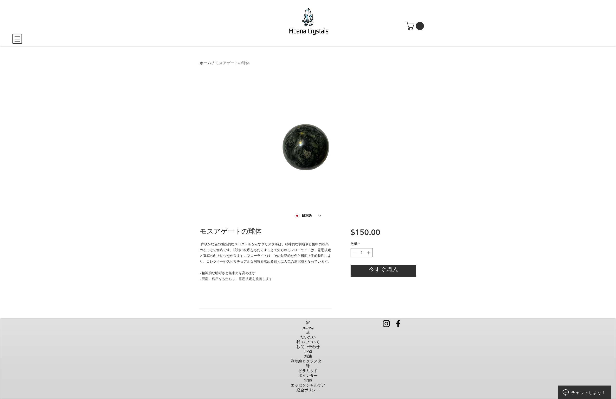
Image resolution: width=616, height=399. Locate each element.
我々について (308, 342)
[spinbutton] (361, 252)
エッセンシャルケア (308, 386)
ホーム (205, 63)
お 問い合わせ (308, 347)
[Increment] (369, 252)
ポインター (308, 376)
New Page (308, 328)
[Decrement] (354, 252)
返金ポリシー (308, 390)
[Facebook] (398, 323)
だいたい (308, 338)
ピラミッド (308, 371)
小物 (308, 352)
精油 (308, 357)
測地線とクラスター (308, 362)
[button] (416, 26)
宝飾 (308, 381)
